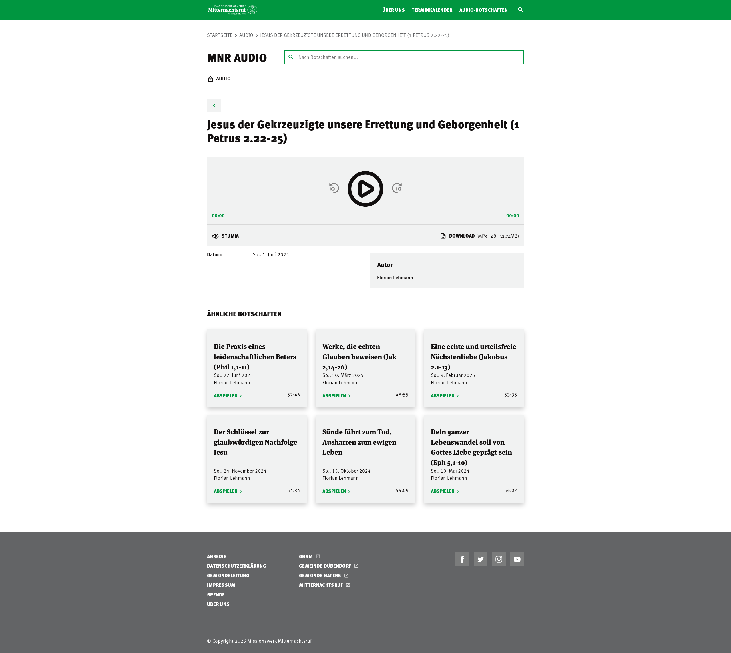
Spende (216, 594)
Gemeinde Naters (320, 575)
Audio (246, 34)
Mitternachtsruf (321, 584)
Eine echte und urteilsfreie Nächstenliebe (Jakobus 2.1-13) (473, 356)
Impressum (221, 584)
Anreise (216, 556)
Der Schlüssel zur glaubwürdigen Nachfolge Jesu (255, 441)
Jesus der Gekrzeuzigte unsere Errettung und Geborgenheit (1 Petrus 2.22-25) (354, 34)
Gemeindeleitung (228, 575)
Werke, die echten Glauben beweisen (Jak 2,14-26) (359, 356)
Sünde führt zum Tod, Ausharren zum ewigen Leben (359, 441)
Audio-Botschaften (483, 9)
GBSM (306, 556)
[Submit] (291, 57)
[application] (365, 222)
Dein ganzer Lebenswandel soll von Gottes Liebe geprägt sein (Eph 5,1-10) (471, 446)
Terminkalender (432, 9)
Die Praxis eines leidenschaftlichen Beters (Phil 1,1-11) (255, 356)
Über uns (393, 9)
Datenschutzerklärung (236, 565)
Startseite (219, 34)
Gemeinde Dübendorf (325, 565)
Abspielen (226, 395)
